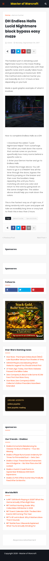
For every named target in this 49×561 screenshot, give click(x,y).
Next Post (41, 237)
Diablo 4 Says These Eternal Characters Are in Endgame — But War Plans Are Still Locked (23, 463)
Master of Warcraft (24, 4)
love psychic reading (17, 407)
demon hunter (18, 15)
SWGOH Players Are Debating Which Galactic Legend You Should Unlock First (23, 364)
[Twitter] (18, 51)
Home (7, 15)
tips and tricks (32, 218)
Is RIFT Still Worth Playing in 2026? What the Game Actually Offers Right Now (25, 500)
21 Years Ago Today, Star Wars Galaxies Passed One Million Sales (23, 370)
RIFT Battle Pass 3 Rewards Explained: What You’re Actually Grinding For (22, 524)
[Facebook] (13, 51)
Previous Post (9, 237)
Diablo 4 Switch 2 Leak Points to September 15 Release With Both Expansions (20, 472)
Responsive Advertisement (24, 540)
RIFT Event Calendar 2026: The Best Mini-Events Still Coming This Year (24, 512)
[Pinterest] (23, 51)
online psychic (14, 404)
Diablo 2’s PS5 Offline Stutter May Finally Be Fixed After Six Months (24, 479)
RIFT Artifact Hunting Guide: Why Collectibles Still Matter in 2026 (20, 506)
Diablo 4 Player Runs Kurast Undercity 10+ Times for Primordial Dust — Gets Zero (24, 456)
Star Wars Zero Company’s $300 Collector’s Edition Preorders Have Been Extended (23, 383)
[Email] (28, 51)
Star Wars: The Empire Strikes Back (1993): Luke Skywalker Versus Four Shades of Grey (25, 358)
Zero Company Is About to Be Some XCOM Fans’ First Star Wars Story (24, 376)
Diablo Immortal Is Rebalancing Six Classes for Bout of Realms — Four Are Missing (22, 449)
